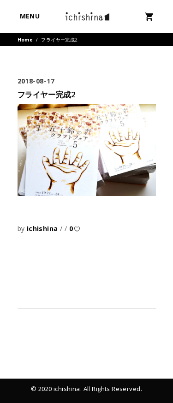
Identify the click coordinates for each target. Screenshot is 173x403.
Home (25, 39)
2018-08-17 (36, 81)
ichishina (43, 228)
